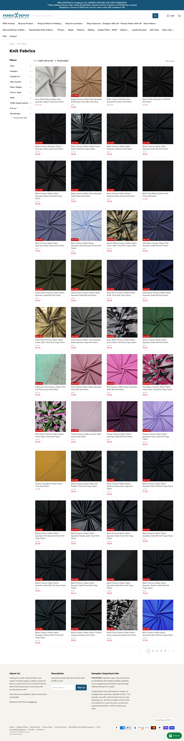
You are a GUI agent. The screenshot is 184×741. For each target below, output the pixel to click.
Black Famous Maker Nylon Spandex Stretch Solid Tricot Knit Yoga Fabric (49, 635)
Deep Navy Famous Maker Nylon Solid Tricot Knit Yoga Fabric (121, 294)
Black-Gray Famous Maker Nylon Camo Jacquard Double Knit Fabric (121, 633)
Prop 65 (31, 730)
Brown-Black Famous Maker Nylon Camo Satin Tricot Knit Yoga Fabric (122, 244)
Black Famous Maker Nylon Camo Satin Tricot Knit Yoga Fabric (85, 147)
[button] (171, 15)
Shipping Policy (22, 727)
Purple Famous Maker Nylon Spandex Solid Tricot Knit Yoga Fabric (156, 436)
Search (11, 727)
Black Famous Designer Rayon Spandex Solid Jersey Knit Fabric (49, 147)
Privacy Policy (47, 727)
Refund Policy (35, 727)
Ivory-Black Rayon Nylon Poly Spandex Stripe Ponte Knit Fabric (49, 100)
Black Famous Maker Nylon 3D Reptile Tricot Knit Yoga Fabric (84, 485)
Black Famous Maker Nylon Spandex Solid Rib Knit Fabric (155, 147)
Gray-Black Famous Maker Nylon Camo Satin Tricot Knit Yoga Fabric (121, 341)
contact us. (32, 702)
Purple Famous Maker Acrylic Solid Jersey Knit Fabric (86, 435)
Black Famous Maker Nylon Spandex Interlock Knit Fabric (119, 147)
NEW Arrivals (9, 23)
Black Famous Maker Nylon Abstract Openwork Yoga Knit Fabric (119, 486)
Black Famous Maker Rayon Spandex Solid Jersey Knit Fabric (121, 194)
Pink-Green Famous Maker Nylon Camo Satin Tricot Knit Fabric (49, 435)
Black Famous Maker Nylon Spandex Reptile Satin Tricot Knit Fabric (85, 536)
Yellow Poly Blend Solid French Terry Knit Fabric (48, 485)
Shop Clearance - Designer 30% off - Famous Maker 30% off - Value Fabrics (121, 23)
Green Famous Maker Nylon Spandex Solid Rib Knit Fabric (155, 341)
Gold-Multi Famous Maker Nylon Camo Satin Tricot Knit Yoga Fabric (50, 341)
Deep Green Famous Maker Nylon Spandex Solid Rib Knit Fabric (49, 294)
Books (71, 30)
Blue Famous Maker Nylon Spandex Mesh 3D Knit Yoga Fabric (158, 633)
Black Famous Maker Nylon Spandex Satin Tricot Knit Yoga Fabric (120, 536)
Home (12, 44)
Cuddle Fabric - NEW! (107, 30)
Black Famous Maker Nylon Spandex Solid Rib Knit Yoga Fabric (158, 534)
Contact (13, 36)
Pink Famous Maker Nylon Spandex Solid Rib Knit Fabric (86, 388)
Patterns (81, 30)
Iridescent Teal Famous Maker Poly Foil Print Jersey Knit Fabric (50, 388)
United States (163, 720)
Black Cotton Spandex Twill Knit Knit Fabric (156, 100)
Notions (124, 30)
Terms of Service (60, 727)
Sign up (81, 687)
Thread (60, 30)
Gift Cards (154, 30)
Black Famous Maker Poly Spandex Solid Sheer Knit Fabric (86, 194)
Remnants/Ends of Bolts (14, 30)
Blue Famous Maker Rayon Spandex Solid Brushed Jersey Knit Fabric (86, 245)
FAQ (4, 36)
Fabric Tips (167, 30)
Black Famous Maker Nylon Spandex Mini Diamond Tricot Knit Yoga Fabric (49, 536)
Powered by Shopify (15, 734)
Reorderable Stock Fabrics (41, 30)
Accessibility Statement (17, 730)
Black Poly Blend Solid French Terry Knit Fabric (155, 194)
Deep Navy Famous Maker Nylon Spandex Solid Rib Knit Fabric (157, 294)
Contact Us (40, 730)
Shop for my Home (74, 23)
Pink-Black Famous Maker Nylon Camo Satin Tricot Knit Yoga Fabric (157, 388)
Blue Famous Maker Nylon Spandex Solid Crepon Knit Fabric (49, 244)
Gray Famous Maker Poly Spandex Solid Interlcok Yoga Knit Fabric (86, 341)
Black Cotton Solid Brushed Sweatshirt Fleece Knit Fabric (119, 100)
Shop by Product (25, 23)
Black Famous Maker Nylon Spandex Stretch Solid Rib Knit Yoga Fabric (156, 585)
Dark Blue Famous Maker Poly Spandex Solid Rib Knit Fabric (156, 244)
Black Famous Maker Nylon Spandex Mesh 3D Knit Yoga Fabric (158, 485)
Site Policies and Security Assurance (81, 727)
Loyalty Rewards (139, 30)
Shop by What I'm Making (49, 23)
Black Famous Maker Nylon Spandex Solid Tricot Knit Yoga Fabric (48, 196)
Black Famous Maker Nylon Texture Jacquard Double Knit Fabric (86, 633)
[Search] (155, 15)
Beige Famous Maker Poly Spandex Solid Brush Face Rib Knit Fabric (86, 100)
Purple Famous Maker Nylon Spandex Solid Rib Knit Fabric (119, 435)
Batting (91, 30)
